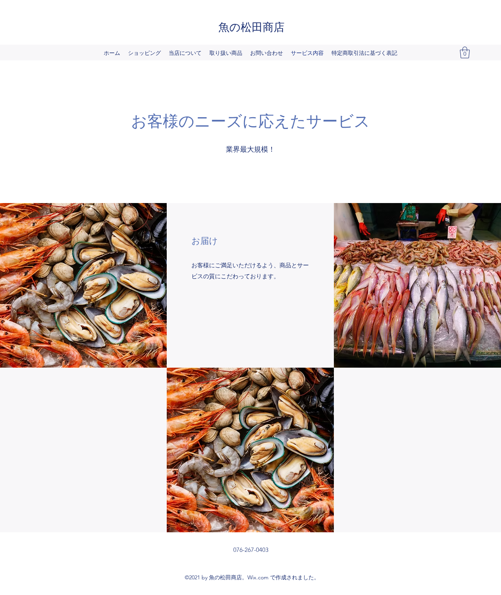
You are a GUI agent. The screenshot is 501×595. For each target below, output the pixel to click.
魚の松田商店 (251, 26)
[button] (465, 52)
